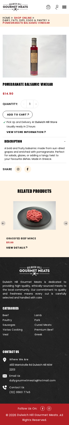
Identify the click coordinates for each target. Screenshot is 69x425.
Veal (5, 334)
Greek (38, 334)
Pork (37, 320)
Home (6, 18)
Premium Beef (43, 329)
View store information (25, 132)
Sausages (9, 325)
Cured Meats (43, 325)
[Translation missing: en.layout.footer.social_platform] (42, 408)
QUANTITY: (10, 104)
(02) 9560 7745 (19, 392)
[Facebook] (27, 169)
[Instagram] (18, 169)
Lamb (38, 315)
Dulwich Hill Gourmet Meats (37, 415)
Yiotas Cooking (12, 329)
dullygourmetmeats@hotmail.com (32, 380)
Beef (6, 315)
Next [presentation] (66, 223)
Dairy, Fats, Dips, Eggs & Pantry (25, 20)
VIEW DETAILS (15, 247)
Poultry (7, 320)
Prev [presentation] (3, 223)
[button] (64, 7)
